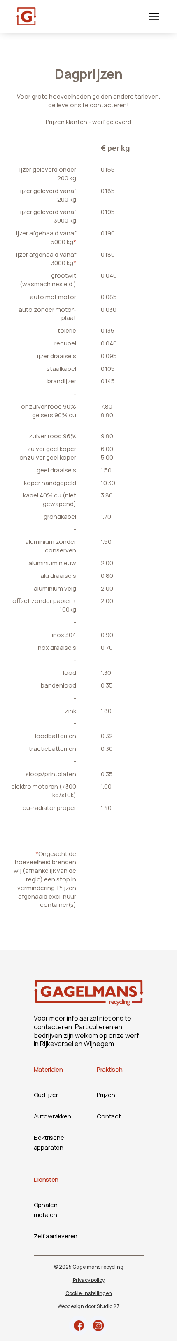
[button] (152, 16)
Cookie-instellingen (88, 1293)
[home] (26, 16)
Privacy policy (89, 1280)
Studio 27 (108, 1306)
